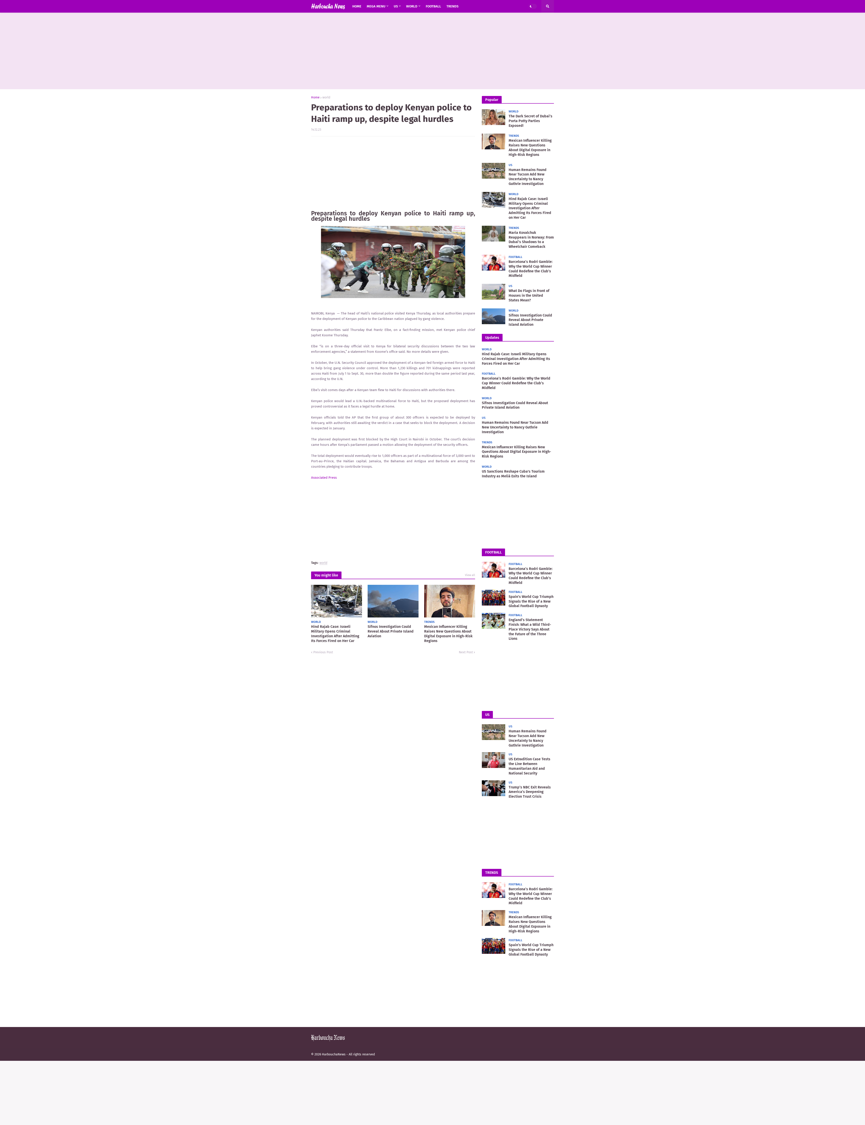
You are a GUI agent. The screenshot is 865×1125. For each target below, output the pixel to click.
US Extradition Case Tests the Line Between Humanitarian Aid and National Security (529, 766)
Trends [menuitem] (452, 6)
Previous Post (323, 652)
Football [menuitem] (433, 6)
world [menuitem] (411, 6)
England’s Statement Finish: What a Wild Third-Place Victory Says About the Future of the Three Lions (530, 629)
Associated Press (324, 478)
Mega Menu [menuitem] (376, 6)
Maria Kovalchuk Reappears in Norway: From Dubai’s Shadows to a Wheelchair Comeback (531, 239)
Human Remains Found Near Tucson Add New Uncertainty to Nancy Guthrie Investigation (527, 177)
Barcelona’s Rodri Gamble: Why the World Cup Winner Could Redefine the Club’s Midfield (531, 269)
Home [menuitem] (356, 6)
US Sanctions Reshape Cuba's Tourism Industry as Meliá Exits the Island (513, 473)
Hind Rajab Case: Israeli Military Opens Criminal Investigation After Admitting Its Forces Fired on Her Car (335, 633)
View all (470, 575)
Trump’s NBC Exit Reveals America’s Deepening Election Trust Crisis (530, 792)
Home (315, 97)
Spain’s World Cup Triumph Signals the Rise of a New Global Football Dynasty (531, 601)
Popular (491, 100)
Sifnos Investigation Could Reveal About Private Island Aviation (391, 631)
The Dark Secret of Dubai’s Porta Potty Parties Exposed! (530, 121)
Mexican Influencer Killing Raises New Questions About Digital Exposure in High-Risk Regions (448, 633)
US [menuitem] (396, 6)
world (326, 97)
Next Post (466, 652)
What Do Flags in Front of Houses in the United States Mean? (529, 295)
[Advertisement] (432, 50)
